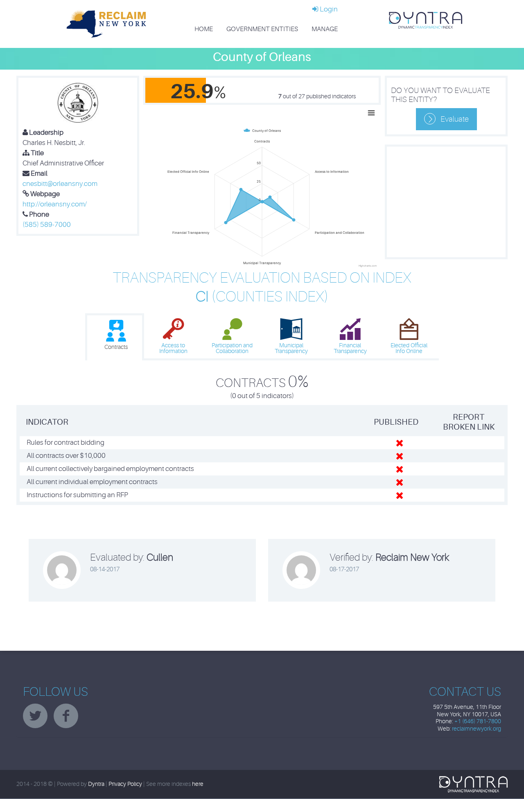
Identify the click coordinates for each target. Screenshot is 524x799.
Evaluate (454, 119)
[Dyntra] (426, 20)
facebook (66, 716)
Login (328, 9)
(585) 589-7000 (47, 225)
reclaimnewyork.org (476, 729)
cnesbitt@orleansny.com (60, 184)
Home (203, 29)
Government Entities (262, 29)
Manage (325, 29)
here (197, 784)
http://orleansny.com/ (55, 204)
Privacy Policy (125, 784)
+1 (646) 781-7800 (477, 721)
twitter (35, 716)
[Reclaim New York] (106, 23)
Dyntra (96, 784)
